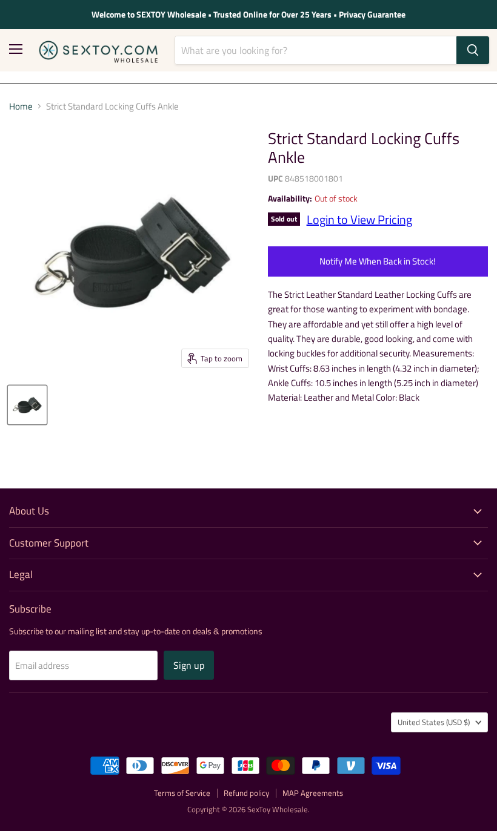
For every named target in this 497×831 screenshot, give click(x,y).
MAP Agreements (312, 793)
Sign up (188, 665)
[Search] (472, 50)
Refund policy (246, 793)
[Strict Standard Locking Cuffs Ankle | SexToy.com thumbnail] (27, 405)
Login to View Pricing (359, 219)
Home (21, 106)
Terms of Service (182, 793)
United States (434, 722)
